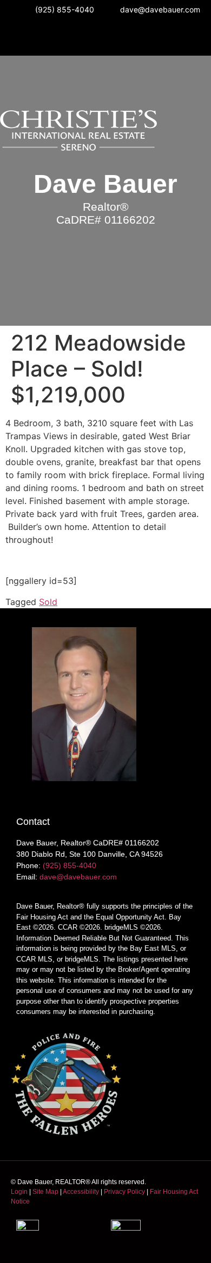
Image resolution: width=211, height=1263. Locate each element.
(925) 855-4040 (69, 865)
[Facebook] (105, 38)
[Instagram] (75, 38)
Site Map (45, 1191)
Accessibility (81, 1191)
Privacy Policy (124, 1191)
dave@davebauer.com (78, 876)
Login (19, 1191)
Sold (48, 601)
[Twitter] (136, 38)
